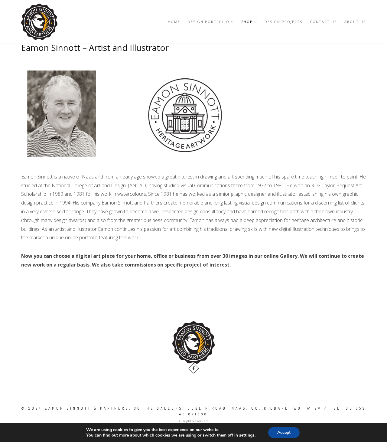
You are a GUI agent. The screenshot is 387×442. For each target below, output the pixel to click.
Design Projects (283, 21)
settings (247, 435)
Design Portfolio (208, 21)
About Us (355, 21)
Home (174, 21)
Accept (284, 432)
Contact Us (323, 21)
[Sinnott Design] (39, 22)
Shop (247, 21)
